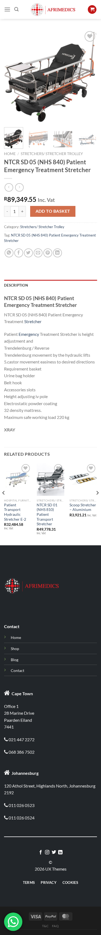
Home (10, 154)
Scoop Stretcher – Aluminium (82, 507)
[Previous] (13, 76)
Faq (55, 926)
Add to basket (53, 211)
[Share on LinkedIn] (57, 252)
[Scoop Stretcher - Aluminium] (83, 479)
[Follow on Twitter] (54, 852)
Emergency (29, 334)
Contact (17, 670)
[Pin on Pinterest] (47, 252)
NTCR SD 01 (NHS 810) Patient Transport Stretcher (47, 514)
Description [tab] (16, 285)
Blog (14, 659)
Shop (15, 648)
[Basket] (92, 9)
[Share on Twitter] (28, 252)
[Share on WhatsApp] (9, 252)
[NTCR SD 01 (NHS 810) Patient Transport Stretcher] (50, 479)
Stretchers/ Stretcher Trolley (52, 154)
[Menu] (7, 9)
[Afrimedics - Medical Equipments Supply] (53, 9)
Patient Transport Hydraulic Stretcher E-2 (15, 512)
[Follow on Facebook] (41, 852)
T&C (45, 926)
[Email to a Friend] (38, 252)
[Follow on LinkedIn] (60, 852)
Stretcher (32, 321)
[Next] (88, 76)
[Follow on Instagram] (47, 852)
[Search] (16, 9)
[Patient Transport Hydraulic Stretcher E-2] (18, 479)
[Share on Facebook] (18, 252)
